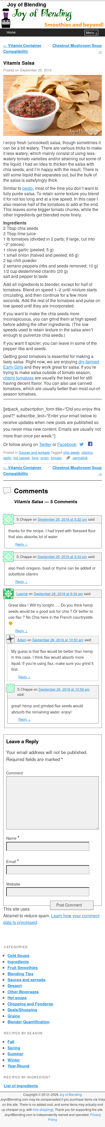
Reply (21, 544)
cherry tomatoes (18, 378)
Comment (14, 773)
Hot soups (17, 997)
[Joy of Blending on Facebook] (89, 444)
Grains (14, 1016)
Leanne (22, 593)
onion (44, 457)
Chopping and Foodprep (30, 1003)
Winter (14, 1060)
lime (35, 457)
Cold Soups (18, 955)
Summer (15, 1053)
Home (11, 32)
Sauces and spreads (34, 452)
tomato (56, 457)
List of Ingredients (21, 1085)
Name (12, 838)
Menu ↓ (91, 32)
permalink (80, 457)
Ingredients (18, 961)
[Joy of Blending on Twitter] (81, 444)
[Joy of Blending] (52, 18)
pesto (27, 188)
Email (12, 861)
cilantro (87, 452)
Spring (14, 1047)
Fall (11, 1041)
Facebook (66, 444)
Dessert (15, 985)
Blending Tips (20, 973)
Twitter (45, 444)
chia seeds (71, 452)
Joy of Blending (26, 4)
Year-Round (18, 1065)
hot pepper (21, 457)
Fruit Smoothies (23, 967)
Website (13, 884)
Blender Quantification (29, 1021)
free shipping (42, 1109)
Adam (21, 639)
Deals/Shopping (22, 1009)
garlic (7, 457)
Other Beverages (23, 991)
